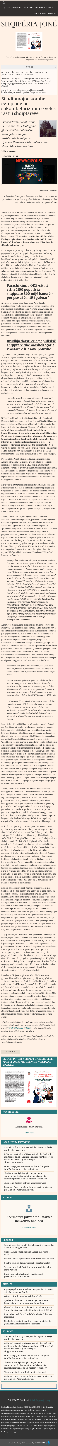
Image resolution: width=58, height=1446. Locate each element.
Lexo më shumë (29, 1227)
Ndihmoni (17, 8)
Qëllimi (7, 8)
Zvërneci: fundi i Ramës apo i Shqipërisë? (23, 1296)
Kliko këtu (29, 1132)
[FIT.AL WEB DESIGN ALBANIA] (47, 1442)
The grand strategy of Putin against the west (25, 1183)
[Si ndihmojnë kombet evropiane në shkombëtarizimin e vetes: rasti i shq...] (29, 185)
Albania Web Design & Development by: (26, 1443)
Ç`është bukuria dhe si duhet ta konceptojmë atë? (27, 1263)
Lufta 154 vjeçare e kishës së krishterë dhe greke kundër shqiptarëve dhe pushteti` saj (22, 91)
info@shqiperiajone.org (40, 1400)
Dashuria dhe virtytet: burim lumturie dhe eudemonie (29, 1259)
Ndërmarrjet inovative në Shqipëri (38, 8)
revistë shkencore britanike (20, 1027)
